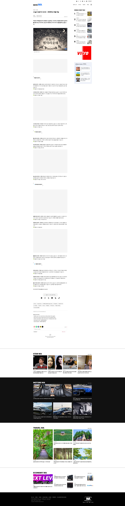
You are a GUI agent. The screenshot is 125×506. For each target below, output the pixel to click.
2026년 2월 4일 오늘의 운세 (47, 303)
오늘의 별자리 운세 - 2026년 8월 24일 (40, 320)
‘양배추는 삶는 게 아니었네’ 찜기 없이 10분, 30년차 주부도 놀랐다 (44, 316)
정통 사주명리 (58, 305)
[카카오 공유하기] (41, 298)
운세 (35, 303)
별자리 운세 (61, 303)
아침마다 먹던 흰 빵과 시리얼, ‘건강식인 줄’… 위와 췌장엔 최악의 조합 (45, 318)
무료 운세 (52, 305)
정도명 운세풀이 (36, 307)
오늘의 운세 (39, 303)
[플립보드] (86, 1)
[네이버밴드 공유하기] (56, 298)
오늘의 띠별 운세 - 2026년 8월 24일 (40, 321)
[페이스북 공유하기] (45, 298)
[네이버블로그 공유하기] (52, 298)
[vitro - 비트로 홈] (83, 52)
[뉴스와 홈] (37, 5)
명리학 (40, 305)
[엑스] (80, 1)
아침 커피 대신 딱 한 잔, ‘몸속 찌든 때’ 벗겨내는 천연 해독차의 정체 (44, 317)
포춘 (44, 305)
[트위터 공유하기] (49, 298)
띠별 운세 (55, 303)
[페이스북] (78, 1)
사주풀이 (35, 305)
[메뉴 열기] (91, 4)
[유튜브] (76, 1)
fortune (48, 305)
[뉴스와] (88, 498)
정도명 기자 (65, 16)
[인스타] (82, 1)
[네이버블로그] (84, 1)
